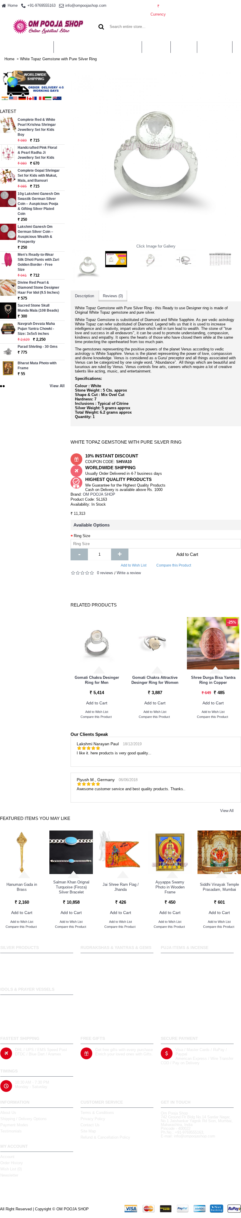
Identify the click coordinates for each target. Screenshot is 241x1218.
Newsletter (9, 1175)
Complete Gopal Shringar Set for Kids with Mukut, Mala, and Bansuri (39, 175)
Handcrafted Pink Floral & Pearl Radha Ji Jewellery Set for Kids (37, 153)
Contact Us (90, 1125)
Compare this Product (173, 565)
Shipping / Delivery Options (23, 1119)
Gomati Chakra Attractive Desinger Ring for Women (154, 680)
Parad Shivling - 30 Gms (38, 347)
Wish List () (11, 1169)
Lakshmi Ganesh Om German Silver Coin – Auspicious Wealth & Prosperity (35, 234)
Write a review (129, 573)
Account (7, 1156)
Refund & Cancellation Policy (105, 1137)
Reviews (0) (113, 296)
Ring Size (82, 536)
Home (9, 59)
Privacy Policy (93, 1119)
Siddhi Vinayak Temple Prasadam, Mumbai (219, 887)
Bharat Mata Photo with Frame (37, 365)
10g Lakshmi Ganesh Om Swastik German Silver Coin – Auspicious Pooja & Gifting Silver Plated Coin (39, 204)
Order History (11, 1163)
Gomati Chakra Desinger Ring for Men (97, 680)
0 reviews (105, 573)
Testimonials (11, 1131)
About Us (8, 1112)
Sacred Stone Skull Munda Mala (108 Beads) (38, 308)
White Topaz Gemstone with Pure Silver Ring (58, 59)
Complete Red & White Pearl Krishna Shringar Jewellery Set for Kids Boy (37, 127)
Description (84, 296)
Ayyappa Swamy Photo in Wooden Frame (170, 887)
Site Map (88, 1131)
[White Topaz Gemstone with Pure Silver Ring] (88, 265)
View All (227, 810)
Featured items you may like (35, 818)
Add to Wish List (133, 565)
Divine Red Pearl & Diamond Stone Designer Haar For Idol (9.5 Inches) (38, 287)
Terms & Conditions (97, 1112)
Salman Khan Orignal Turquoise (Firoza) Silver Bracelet (71, 887)
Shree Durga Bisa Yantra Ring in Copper (213, 680)
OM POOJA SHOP (99, 494)
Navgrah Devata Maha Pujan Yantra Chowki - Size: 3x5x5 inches (36, 329)
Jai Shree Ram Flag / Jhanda (121, 887)
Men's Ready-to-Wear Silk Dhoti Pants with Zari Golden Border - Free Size (38, 262)
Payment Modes (14, 1125)
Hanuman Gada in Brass (21, 887)
